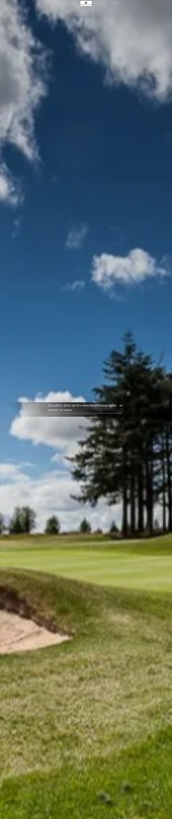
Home (56, 2)
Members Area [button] (55, 5)
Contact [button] (115, 5)
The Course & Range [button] (100, 2)
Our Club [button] (70, 2)
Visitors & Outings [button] (115, 2)
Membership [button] (100, 5)
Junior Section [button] (70, 5)
